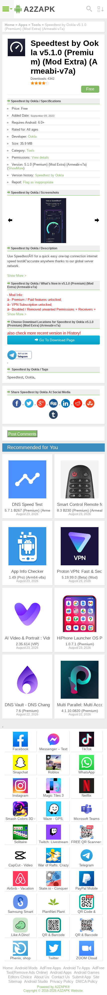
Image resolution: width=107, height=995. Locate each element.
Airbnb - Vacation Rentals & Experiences (20, 892)
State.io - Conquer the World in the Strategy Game (53, 892)
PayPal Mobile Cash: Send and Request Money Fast (86, 895)
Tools (30, 150)
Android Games (87, 972)
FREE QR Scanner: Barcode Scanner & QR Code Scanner (86, 846)
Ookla (32, 136)
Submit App (81, 977)
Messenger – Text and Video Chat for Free (53, 753)
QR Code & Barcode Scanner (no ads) (86, 916)
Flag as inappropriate (38, 182)
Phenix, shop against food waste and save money (20, 962)
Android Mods (26, 968)
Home (8, 968)
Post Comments (22, 434)
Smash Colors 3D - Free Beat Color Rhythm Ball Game (20, 823)
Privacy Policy (61, 981)
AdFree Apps (50, 968)
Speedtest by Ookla (49, 175)
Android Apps (61, 972)
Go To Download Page (56, 340)
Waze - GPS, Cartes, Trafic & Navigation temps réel (53, 825)
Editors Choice (20, 977)
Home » (11, 25)
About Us (41, 977)
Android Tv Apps (76, 968)
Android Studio (36, 981)
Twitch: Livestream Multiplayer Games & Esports (53, 846)
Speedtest (15, 377)
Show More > (16, 276)
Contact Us (61, 977)
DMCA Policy (87, 981)
